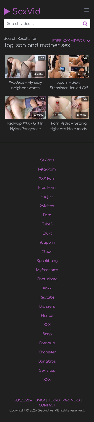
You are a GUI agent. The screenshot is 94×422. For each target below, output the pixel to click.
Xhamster (47, 352)
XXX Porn (47, 178)
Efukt (47, 233)
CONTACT (47, 405)
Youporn (47, 242)
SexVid (25, 11)
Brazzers (47, 306)
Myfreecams (47, 270)
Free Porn (47, 188)
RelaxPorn (47, 169)
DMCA (40, 400)
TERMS (54, 400)
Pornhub (47, 343)
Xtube (47, 252)
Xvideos (47, 206)
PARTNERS (71, 400)
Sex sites (47, 371)
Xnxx (47, 288)
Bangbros (47, 361)
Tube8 (47, 224)
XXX (47, 325)
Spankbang (47, 261)
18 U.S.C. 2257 (22, 400)
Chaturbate (47, 279)
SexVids (47, 160)
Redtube (47, 297)
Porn (47, 215)
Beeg (47, 334)
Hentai (47, 316)
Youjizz (47, 197)
